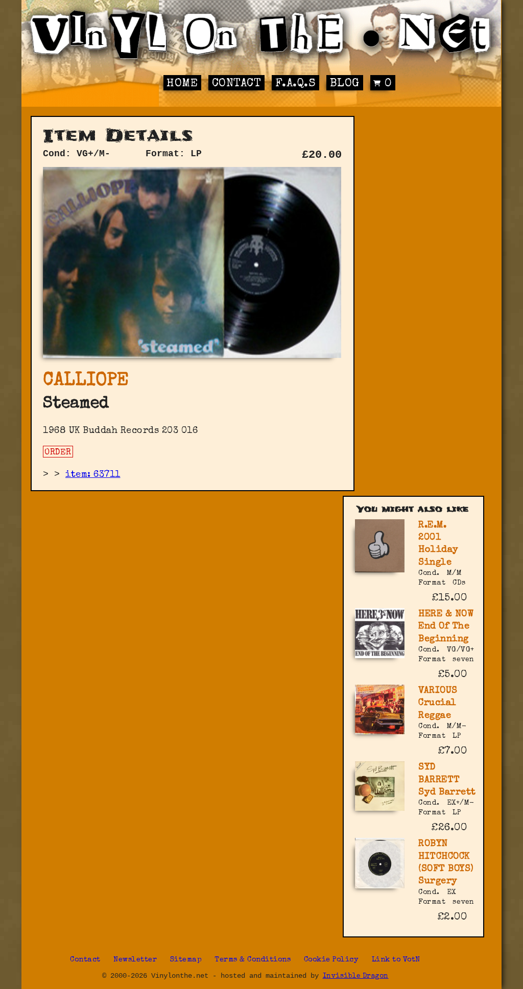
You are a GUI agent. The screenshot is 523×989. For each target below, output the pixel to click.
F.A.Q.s (295, 84)
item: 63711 (93, 474)
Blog (345, 84)
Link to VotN (396, 959)
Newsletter (135, 959)
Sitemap (186, 959)
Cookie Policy (331, 959)
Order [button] (58, 453)
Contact (237, 84)
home (182, 84)
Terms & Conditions (253, 959)
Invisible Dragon (356, 976)
